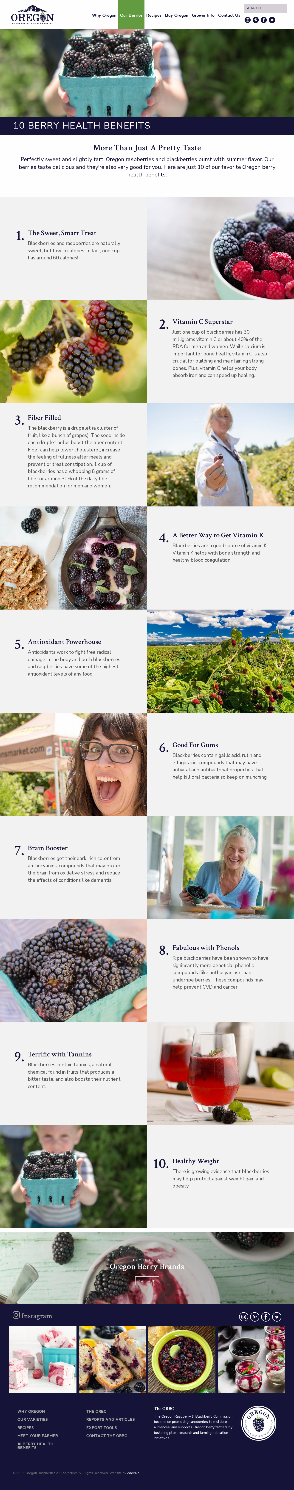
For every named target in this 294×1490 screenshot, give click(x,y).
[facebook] (264, 1318)
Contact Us (229, 16)
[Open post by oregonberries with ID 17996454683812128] (251, 1359)
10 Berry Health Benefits (35, 1446)
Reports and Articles (110, 1419)
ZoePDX (133, 1473)
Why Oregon (104, 16)
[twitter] (275, 1318)
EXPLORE (147, 1281)
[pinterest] (253, 1318)
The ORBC (96, 1411)
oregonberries (42, 1331)
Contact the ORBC (106, 1436)
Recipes (153, 16)
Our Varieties (32, 1419)
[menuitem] (104, 14)
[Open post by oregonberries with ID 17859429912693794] (112, 1359)
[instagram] (242, 1318)
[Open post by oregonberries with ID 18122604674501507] (42, 1359)
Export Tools (101, 1428)
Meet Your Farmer (37, 1436)
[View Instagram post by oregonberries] (72, 1387)
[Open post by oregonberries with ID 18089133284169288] (181, 1359)
